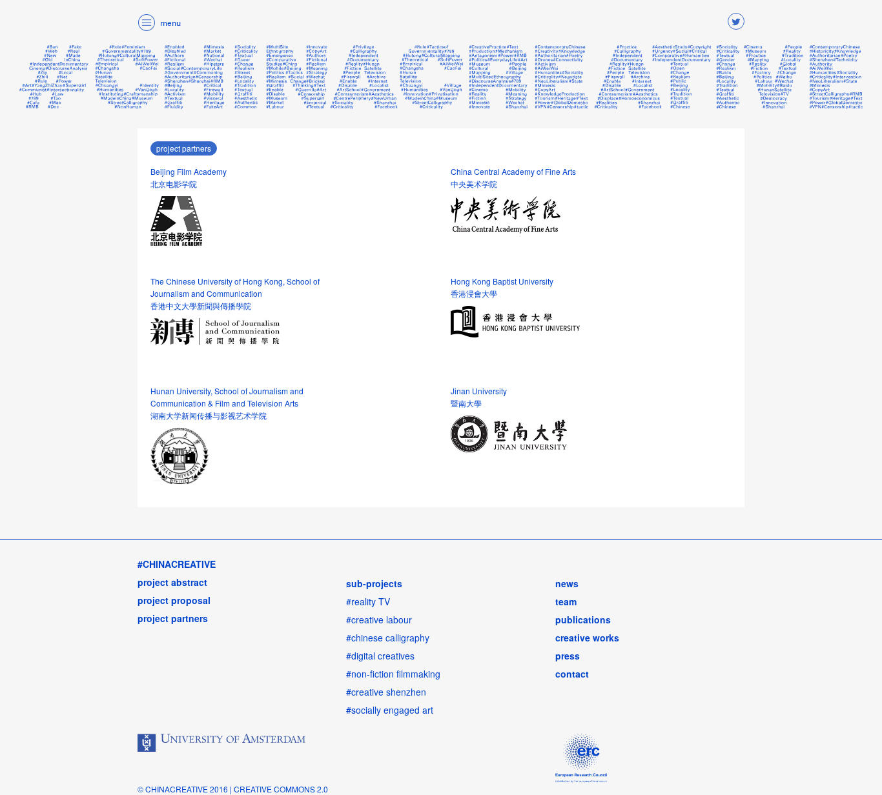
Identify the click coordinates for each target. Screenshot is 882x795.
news (567, 583)
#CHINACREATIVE (177, 564)
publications (583, 619)
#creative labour (379, 619)
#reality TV (368, 601)
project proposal (174, 600)
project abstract (172, 582)
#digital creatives (380, 655)
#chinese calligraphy (387, 637)
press (567, 655)
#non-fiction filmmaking (393, 673)
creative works (587, 637)
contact (572, 673)
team (566, 601)
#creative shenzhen (386, 691)
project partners (183, 148)
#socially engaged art (389, 709)
